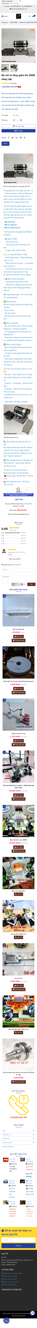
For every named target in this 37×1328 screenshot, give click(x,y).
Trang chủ (4, 22)
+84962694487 (16, 6)
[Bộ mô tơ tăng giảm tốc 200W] (18, 45)
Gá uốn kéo (18, 978)
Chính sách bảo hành (10, 1279)
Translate (16, 3)
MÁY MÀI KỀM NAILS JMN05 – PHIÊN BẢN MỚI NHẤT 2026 (18, 787)
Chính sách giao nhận (10, 1276)
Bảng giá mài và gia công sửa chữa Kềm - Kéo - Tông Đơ (13, 1203)
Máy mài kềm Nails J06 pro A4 (19, 1029)
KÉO (4, 1130)
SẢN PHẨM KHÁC (8, 1146)
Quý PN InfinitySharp (30, 1160)
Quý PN (4, 1253)
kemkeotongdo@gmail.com (19, 9)
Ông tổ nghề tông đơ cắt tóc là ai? (29, 1203)
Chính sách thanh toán (10, 1282)
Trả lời (10, 554)
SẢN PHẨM (13, 22)
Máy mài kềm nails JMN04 (18, 840)
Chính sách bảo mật (9, 1284)
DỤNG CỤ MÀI (7, 1142)
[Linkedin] (16, 138)
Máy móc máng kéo (18, 891)
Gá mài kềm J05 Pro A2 (18, 934)
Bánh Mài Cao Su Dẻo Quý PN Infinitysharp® (19, 681)
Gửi (31, 584)
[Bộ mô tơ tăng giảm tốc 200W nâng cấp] (18, 16)
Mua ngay (19, 131)
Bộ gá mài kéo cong (18, 733)
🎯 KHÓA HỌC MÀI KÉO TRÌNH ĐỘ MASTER (29, 1182)
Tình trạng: (5, 115)
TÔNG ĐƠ (6, 1138)
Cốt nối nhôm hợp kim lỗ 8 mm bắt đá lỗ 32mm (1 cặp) (18, 1073)
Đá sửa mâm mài (18, 629)
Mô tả (5, 143)
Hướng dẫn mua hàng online (12, 1273)
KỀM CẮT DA (7, 1134)
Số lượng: (4, 120)
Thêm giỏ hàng (19, 126)
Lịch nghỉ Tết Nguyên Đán (13, 1160)
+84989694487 (28, 6)
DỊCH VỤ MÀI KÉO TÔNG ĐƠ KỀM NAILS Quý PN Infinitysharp (12, 1182)
